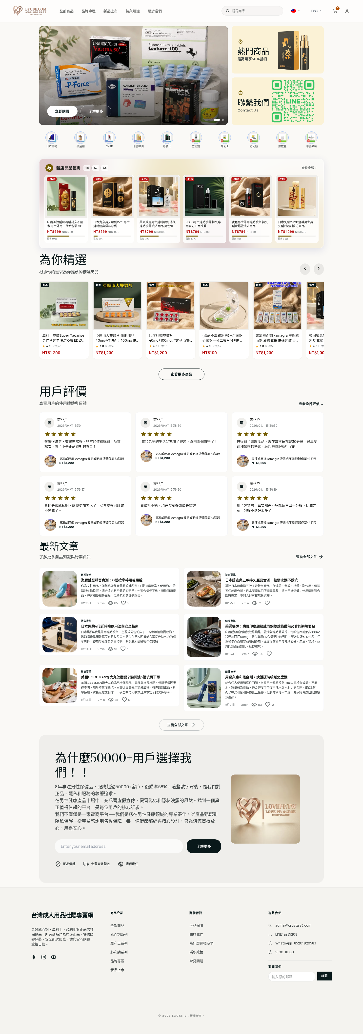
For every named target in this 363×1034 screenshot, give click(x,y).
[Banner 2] (221, 120)
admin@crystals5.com (293, 925)
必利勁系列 (119, 952)
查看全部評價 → (311, 403)
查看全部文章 (310, 557)
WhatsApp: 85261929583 (295, 943)
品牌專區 (117, 961)
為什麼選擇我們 (201, 943)
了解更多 (96, 111)
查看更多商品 (181, 374)
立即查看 (62, 111)
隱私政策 (196, 952)
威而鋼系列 (119, 934)
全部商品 (117, 925)
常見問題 (196, 961)
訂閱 (324, 976)
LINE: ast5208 (286, 934)
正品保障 (196, 925)
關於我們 (196, 934)
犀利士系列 (119, 943)
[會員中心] (347, 10)
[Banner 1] (215, 120)
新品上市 (117, 969)
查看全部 (310, 168)
